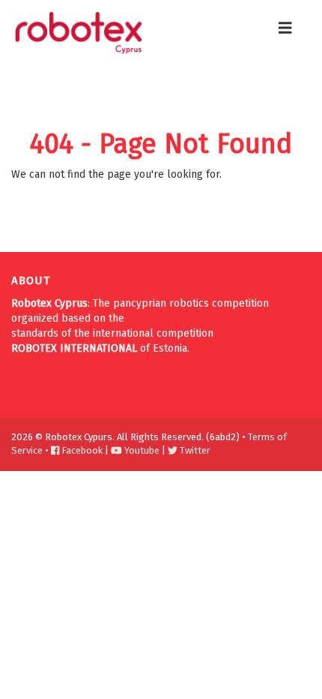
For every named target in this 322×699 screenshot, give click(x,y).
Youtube (141, 450)
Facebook (81, 450)
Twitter (193, 450)
